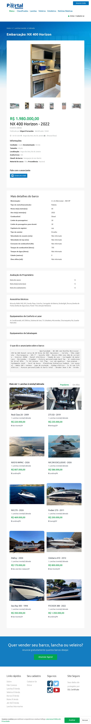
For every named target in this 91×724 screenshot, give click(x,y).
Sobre (9, 682)
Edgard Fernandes (27, 131)
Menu (11, 11)
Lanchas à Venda (13, 689)
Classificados (22, 11)
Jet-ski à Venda (13, 703)
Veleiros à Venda (13, 692)
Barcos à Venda (13, 696)
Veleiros (42, 11)
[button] (13, 72)
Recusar (85, 720)
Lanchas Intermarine (15, 706)
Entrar (72, 16)
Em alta (76, 385)
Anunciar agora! (46, 657)
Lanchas (33, 11)
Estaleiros (51, 11)
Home (9, 28)
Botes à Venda (12, 699)
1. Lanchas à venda (19, 28)
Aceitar (72, 720)
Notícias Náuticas (65, 11)
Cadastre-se (80, 16)
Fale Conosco (12, 685)
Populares (64, 385)
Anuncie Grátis (81, 3)
